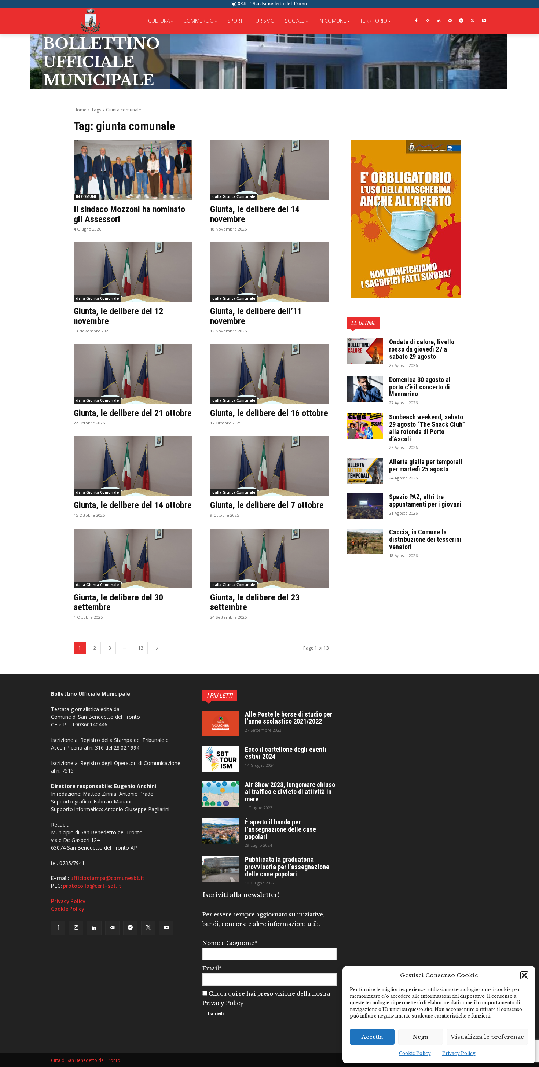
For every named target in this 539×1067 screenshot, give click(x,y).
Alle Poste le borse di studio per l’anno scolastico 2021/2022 (288, 717)
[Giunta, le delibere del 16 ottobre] (269, 374)
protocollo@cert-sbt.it (92, 886)
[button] (524, 975)
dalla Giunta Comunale (233, 196)
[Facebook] (416, 21)
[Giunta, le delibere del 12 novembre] (133, 272)
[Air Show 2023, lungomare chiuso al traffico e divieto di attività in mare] (220, 794)
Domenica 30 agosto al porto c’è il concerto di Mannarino (420, 387)
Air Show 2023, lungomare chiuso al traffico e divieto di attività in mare (290, 792)
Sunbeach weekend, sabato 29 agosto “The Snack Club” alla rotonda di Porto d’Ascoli (427, 427)
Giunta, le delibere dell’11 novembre (256, 316)
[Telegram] (461, 21)
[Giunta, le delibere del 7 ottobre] (269, 466)
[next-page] (157, 648)
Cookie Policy (415, 1053)
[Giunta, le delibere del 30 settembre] (133, 558)
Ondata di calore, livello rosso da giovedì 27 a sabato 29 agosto (421, 349)
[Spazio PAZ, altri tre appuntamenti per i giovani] (364, 506)
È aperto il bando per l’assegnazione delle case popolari (280, 829)
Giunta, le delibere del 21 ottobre (133, 413)
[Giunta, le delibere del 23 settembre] (269, 558)
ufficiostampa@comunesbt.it (107, 878)
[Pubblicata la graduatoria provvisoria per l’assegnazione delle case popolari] (220, 869)
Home (80, 110)
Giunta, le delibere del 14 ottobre (133, 505)
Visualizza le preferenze (487, 1036)
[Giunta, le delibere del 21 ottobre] (133, 374)
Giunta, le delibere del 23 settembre (255, 602)
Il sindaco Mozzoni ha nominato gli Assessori (129, 214)
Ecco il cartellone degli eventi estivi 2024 (285, 753)
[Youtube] (484, 21)
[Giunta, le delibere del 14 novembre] (269, 170)
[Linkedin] (438, 21)
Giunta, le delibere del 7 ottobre (267, 505)
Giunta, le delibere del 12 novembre (118, 316)
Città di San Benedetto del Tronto (85, 1060)
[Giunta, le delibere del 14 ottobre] (133, 466)
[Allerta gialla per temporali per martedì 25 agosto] (364, 471)
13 (140, 648)
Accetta (372, 1036)
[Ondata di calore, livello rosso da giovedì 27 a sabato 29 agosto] (364, 351)
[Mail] (450, 21)
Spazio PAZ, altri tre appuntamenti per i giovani (425, 500)
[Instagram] (427, 21)
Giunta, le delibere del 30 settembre (118, 602)
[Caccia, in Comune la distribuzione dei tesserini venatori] (364, 541)
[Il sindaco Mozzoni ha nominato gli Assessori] (133, 170)
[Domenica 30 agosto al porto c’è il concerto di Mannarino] (364, 389)
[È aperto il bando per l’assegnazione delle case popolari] (220, 831)
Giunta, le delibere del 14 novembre (255, 214)
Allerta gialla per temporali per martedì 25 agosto (425, 465)
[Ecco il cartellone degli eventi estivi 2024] (220, 759)
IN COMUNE (86, 196)
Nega (420, 1036)
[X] (472, 21)
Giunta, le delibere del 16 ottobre (269, 413)
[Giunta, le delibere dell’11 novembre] (269, 272)
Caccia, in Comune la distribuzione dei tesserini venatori (425, 539)
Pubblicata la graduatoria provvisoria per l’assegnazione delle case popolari (287, 867)
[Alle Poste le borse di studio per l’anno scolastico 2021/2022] (220, 723)
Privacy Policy (459, 1053)
